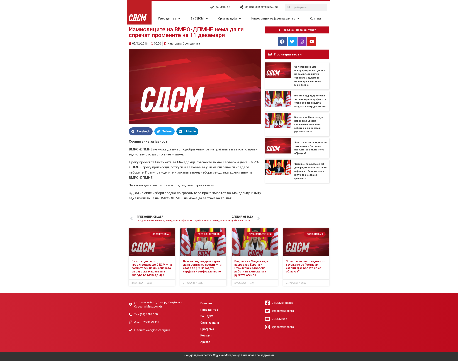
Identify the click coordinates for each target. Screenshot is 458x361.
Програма (207, 329)
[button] (141, 131)
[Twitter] (292, 41)
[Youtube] (311, 41)
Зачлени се (223, 7)
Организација (227, 18)
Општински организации (261, 7)
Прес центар (167, 18)
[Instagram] (302, 41)
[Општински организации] (241, 7)
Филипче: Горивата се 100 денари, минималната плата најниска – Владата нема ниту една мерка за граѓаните (310, 171)
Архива (205, 342)
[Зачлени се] (212, 7)
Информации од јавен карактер (273, 18)
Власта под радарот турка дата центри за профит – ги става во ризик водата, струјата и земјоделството (202, 266)
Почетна (206, 303)
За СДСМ (197, 18)
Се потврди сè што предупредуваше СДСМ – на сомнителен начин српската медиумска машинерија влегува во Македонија (151, 268)
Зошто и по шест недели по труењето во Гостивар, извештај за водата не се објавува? (305, 266)
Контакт (315, 18)
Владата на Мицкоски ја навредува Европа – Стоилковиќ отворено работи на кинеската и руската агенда (308, 124)
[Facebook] (282, 41)
